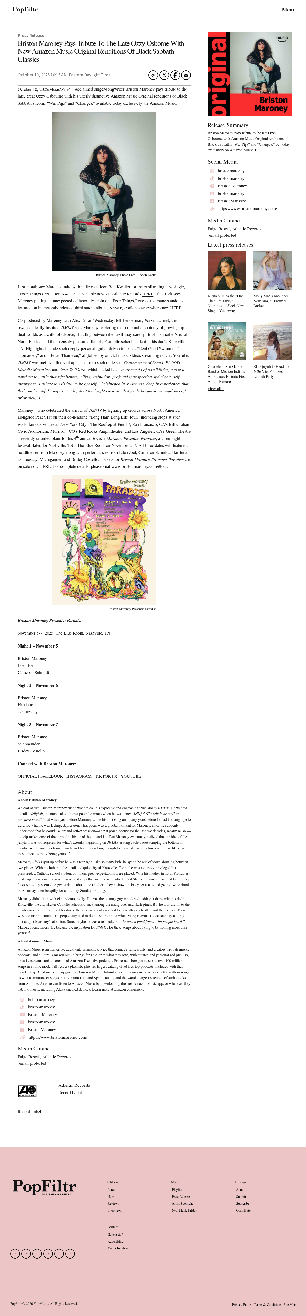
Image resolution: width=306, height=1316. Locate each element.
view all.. (216, 388)
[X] (70, 1254)
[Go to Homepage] (25, 9)
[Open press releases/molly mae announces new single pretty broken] (272, 280)
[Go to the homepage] (44, 1197)
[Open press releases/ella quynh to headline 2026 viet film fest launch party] (272, 351)
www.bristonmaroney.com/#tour (139, 466)
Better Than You (63, 355)
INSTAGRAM (79, 776)
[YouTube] (48, 1254)
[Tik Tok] (37, 1254)
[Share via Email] (186, 76)
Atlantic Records (74, 1085)
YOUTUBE (131, 776)
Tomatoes (28, 355)
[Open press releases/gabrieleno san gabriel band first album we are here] (227, 354)
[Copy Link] (153, 75)
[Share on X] (164, 76)
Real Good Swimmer (157, 348)
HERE (147, 294)
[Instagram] (26, 1254)
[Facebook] (15, 1254)
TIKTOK (103, 776)
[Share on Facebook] (175, 75)
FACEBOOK (51, 776)
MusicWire (59, 89)
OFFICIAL (27, 776)
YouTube (180, 355)
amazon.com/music (128, 989)
